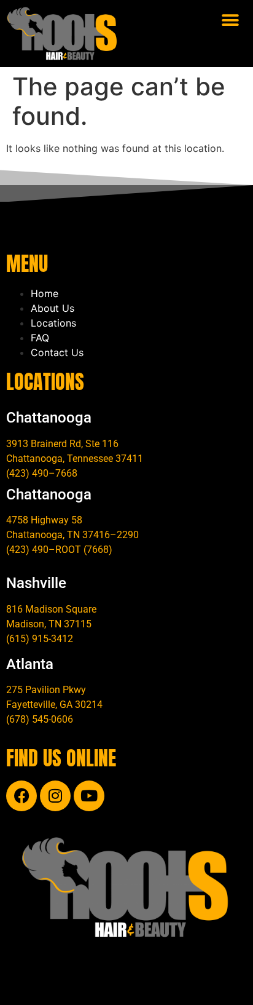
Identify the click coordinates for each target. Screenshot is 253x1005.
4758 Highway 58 (44, 520)
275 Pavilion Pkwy (46, 690)
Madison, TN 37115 (48, 624)
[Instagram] (55, 796)
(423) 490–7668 (41, 473)
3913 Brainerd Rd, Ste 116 (62, 444)
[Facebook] (21, 796)
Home (44, 293)
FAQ (40, 338)
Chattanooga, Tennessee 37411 (74, 458)
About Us (52, 308)
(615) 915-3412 (39, 639)
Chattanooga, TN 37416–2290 (72, 535)
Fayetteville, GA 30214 (54, 704)
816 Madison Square (51, 609)
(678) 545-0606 (39, 719)
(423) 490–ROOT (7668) (59, 549)
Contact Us (57, 352)
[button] (230, 20)
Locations (53, 323)
